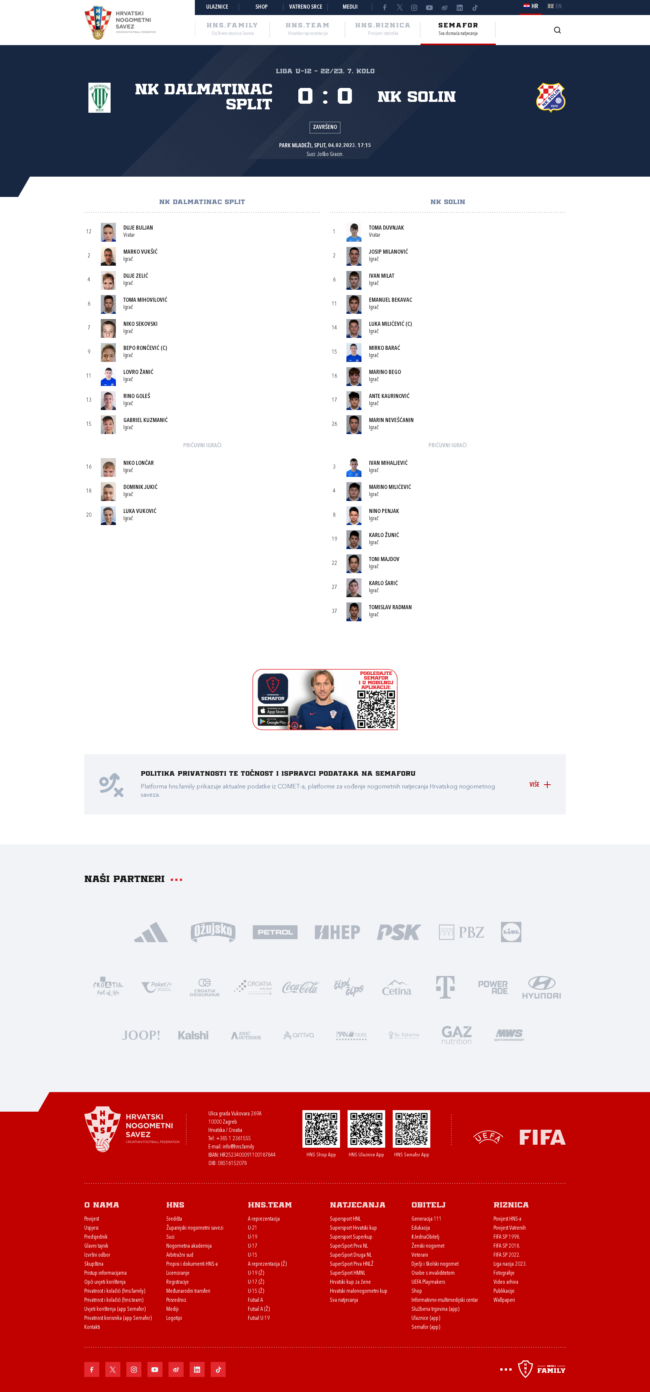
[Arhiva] (557, 30)
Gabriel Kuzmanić (145, 421)
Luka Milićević (386, 324)
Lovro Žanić (138, 372)
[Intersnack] (349, 987)
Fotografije (504, 1273)
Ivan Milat (381, 276)
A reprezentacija (264, 1219)
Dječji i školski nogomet (435, 1264)
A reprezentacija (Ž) (267, 1264)
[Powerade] (493, 987)
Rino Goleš (136, 396)
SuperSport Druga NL (351, 1255)
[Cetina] (397, 987)
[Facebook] (384, 7)
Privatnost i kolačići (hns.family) (114, 1291)
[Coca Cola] (301, 987)
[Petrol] (275, 931)
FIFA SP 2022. (507, 1255)
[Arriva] (298, 1034)
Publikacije (504, 1291)
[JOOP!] (140, 1034)
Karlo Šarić (383, 584)
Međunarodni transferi (188, 1291)
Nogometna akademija (189, 1246)
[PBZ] (461, 931)
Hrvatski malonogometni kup (358, 1291)
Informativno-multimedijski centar (445, 1300)
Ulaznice (217, 7)
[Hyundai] (542, 987)
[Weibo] (444, 7)
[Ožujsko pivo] (213, 931)
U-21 (252, 1228)
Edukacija (421, 1228)
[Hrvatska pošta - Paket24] (156, 987)
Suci (170, 1237)
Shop (261, 7)
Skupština (93, 1264)
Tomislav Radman (390, 608)
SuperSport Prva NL (349, 1246)
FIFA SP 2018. (507, 1246)
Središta (174, 1219)
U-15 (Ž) (256, 1291)
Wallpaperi (504, 1300)
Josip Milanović (388, 252)
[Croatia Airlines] (253, 987)
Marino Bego (385, 372)
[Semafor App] (325, 728)
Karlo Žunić (384, 536)
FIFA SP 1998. (507, 1237)
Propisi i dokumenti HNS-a (192, 1264)
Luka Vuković (139, 511)
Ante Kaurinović (389, 396)
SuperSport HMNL (347, 1273)
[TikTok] (474, 7)
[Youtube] (429, 7)
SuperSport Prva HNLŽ (352, 1264)
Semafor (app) (426, 1327)
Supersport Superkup (351, 1237)
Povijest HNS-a (507, 1219)
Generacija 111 (427, 1219)
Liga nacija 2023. (510, 1264)
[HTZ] (108, 987)
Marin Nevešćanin (391, 421)
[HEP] (337, 931)
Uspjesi (91, 1228)
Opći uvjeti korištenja (105, 1282)
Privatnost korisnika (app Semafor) (118, 1318)
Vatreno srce (305, 7)
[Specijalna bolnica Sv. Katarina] (404, 1034)
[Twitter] (399, 7)
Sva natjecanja (344, 1300)
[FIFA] (543, 1136)
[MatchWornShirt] (509, 1034)
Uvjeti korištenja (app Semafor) (115, 1309)
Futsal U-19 (259, 1318)
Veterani (420, 1255)
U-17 (252, 1246)
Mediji (350, 7)
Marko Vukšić (140, 252)
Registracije (177, 1282)
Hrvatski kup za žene (350, 1282)
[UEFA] (488, 1136)
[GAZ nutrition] (456, 1034)
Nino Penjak (384, 511)
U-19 (252, 1237)
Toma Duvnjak (386, 228)
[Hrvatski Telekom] (445, 987)
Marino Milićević (390, 487)
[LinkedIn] (459, 7)
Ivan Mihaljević (388, 463)
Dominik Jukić (140, 487)
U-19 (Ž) (256, 1273)
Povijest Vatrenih (510, 1228)
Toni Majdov (384, 560)
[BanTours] (351, 1034)
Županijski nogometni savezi (194, 1228)
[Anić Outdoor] (246, 1034)
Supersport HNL (345, 1219)
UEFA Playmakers (428, 1282)
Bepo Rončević (141, 348)
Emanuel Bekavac (390, 300)
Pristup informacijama (105, 1273)
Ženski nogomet (428, 1246)
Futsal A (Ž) (259, 1309)
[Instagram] (414, 7)
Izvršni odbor (97, 1255)
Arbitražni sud (179, 1255)
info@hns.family (238, 1147)
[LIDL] (511, 931)
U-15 (252, 1255)
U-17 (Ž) (256, 1282)
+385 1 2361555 (233, 1139)
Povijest (91, 1219)
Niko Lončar (138, 463)
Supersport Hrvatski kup (353, 1228)
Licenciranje (178, 1273)
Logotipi (174, 1318)
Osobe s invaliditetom (433, 1273)
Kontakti (92, 1327)
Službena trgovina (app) (435, 1309)
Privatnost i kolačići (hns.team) (113, 1300)
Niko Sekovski (140, 324)
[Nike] (151, 931)
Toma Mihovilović (145, 300)
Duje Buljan (138, 228)
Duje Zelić (135, 276)
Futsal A (255, 1300)
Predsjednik (96, 1237)
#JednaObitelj (425, 1237)
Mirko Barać (384, 348)
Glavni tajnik (96, 1246)
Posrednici (176, 1300)
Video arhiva (506, 1282)
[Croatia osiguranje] (205, 987)
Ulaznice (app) (426, 1318)
